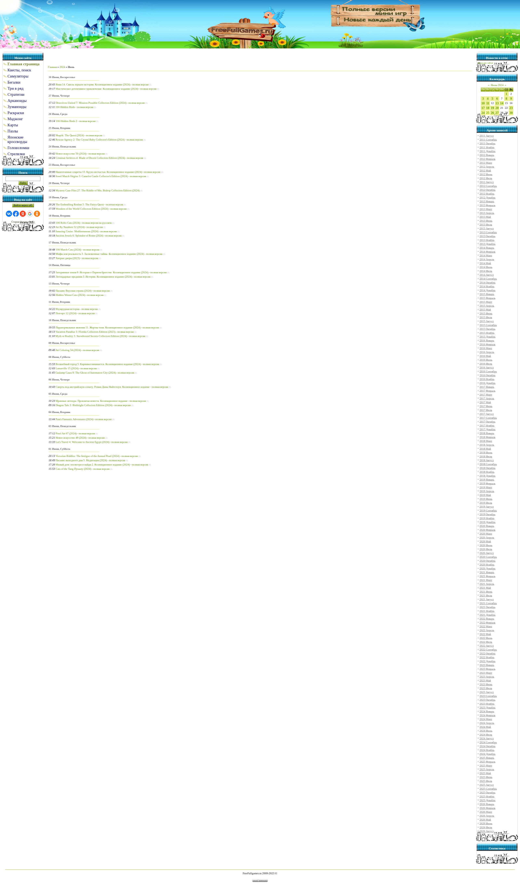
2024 (62, 67)
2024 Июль (486, 734)
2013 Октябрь (487, 236)
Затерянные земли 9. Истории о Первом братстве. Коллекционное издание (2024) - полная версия (111, 272)
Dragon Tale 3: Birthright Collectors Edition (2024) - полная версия (93, 405)
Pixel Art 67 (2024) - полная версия (75, 433)
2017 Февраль (487, 390)
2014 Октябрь (487, 282)
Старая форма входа (23, 221)
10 (483, 103)
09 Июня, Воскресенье (62, 342)
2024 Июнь (486, 730)
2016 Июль (486, 363)
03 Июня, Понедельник (62, 426)
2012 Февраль (487, 158)
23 (511, 108)
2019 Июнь (486, 498)
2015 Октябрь (487, 328)
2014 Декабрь (487, 290)
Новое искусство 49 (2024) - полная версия (80, 437)
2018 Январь (487, 433)
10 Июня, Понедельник (62, 320)
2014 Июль (486, 270)
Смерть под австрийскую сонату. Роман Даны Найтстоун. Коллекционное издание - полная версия (112, 386)
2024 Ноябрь (487, 750)
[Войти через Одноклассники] (37, 214)
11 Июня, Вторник (59, 301)
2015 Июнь (486, 313)
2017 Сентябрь (488, 417)
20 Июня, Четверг (59, 183)
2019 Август (487, 506)
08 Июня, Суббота (59, 357)
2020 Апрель (487, 537)
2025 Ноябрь (487, 796)
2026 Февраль (487, 808)
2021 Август (487, 599)
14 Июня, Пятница (59, 265)
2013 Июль (486, 224)
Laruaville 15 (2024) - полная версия (76, 368)
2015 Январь (487, 294)
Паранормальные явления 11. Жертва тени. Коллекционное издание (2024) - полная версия (107, 327)
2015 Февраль (487, 298)
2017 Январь (487, 386)
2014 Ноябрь (487, 286)
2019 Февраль (487, 483)
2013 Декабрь (487, 243)
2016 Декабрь (487, 383)
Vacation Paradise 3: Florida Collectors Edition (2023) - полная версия (95, 331)
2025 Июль (486, 781)
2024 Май (485, 726)
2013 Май (485, 216)
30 (511, 112)
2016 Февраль (487, 344)
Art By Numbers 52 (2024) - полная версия (79, 227)
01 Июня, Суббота (59, 448)
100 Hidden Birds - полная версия (74, 107)
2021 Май (485, 587)
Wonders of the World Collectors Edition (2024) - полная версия (91, 208)
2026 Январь (487, 804)
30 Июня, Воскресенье (62, 77)
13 (497, 103)
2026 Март (486, 811)
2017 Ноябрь (487, 425)
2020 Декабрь (487, 568)
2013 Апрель (487, 213)
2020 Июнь (486, 545)
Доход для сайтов (485, 63)
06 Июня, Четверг (59, 379)
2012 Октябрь (487, 189)
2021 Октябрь (487, 607)
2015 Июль (486, 317)
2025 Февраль (487, 761)
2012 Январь (487, 155)
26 (492, 112)
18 (487, 108)
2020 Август (487, 553)
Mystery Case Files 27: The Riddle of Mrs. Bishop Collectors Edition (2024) (98, 190)
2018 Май (485, 448)
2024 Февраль (487, 715)
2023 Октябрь (487, 699)
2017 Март (486, 394)
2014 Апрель (487, 259)
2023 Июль (486, 688)
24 (483, 112)
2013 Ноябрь (487, 240)
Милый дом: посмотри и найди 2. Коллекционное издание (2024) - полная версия (102, 464)
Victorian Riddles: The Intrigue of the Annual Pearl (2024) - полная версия (97, 456)
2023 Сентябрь (488, 696)
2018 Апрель (487, 444)
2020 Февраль (487, 529)
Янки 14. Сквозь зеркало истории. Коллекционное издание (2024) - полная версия (102, 84)
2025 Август (487, 784)
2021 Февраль (487, 576)
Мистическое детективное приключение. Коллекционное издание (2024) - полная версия (106, 88)
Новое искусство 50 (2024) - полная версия (80, 153)
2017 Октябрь (487, 421)
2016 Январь (487, 340)
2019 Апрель (487, 491)
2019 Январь (487, 479)
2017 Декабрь (487, 429)
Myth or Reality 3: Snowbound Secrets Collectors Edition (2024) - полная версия (100, 336)
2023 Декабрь (487, 707)
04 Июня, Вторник (59, 412)
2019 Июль (486, 502)
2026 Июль (486, 827)
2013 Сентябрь (488, 232)
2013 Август (487, 228)
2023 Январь (487, 665)
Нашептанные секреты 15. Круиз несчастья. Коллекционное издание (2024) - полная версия (108, 171)
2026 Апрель (487, 815)
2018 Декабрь (487, 475)
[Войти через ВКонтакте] (9, 214)
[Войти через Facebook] (16, 214)
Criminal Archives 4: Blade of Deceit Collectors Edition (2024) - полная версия (99, 157)
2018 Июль (486, 456)
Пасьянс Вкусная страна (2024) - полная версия (83, 290)
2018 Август (487, 460)
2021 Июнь (486, 591)
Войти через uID (23, 205)
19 (492, 108)
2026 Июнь (486, 823)
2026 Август (487, 831)
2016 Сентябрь (488, 371)
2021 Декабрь (487, 614)
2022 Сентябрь (488, 649)
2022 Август (487, 645)
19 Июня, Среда (58, 197)
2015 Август (487, 321)
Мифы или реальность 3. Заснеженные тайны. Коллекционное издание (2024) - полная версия (109, 253)
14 (501, 103)
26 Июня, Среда (58, 114)
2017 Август (487, 413)
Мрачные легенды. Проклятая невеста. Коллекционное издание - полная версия (101, 400)
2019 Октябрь (487, 514)
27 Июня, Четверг (59, 95)
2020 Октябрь (487, 560)
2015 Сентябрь (488, 325)
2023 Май (485, 680)
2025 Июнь (486, 777)
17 (483, 108)
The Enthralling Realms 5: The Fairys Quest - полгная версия (89, 204)
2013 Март (486, 209)
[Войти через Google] (30, 213)
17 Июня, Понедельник (62, 242)
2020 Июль (486, 549)
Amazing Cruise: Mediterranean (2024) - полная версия (86, 231)
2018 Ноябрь (487, 471)
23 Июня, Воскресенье (62, 164)
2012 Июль (486, 178)
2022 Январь (487, 618)
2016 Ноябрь (487, 379)
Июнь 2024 (497, 85)
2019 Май (485, 495)
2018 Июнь (486, 452)
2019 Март (486, 487)
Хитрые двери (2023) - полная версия (77, 258)
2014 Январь (487, 247)
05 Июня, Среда (58, 393)
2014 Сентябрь (488, 278)
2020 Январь (487, 526)
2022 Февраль (487, 622)
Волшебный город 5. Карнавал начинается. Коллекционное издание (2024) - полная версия (107, 364)
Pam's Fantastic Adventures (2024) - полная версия (84, 419)
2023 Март (486, 672)
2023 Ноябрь (487, 703)
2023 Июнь (486, 684)
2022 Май (485, 634)
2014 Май (485, 263)
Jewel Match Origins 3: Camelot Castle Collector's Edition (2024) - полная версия (101, 176)
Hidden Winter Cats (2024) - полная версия (79, 294)
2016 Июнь (486, 359)
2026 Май (485, 819)
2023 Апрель (487, 676)
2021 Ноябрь (487, 611)
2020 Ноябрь (487, 564)
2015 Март (486, 301)
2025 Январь (487, 757)
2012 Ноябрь (487, 193)
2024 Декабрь (487, 753)
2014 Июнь (486, 267)
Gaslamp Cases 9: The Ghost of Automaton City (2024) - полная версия (94, 372)
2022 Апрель (487, 630)
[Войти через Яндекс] (23, 214)
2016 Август (487, 367)
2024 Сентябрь (488, 742)
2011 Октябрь (487, 143)
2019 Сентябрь (488, 510)
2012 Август (487, 182)
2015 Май (485, 309)
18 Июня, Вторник (59, 215)
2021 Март (486, 580)
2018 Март (486, 440)
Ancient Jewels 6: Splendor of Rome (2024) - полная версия (88, 235)
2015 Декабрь (487, 336)
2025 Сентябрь (488, 788)
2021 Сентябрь (488, 603)
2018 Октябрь (487, 468)
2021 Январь (487, 572)
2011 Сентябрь (488, 139)
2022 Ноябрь (487, 657)
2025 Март (486, 765)
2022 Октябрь (487, 653)
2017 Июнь (486, 406)
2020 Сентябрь (488, 556)
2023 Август (487, 692)
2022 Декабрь (487, 661)
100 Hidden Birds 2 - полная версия (75, 121)
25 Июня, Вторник (59, 128)
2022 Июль (486, 641)
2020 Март (486, 533)
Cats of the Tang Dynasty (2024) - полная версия (82, 468)
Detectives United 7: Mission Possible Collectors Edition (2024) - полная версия (100, 102)
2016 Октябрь (487, 375)
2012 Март (486, 162)
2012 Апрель (487, 166)
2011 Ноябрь (487, 147)
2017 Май (485, 402)
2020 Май (485, 541)
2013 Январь (487, 201)
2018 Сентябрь (488, 464)
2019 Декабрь (487, 522)
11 (487, 103)
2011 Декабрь (487, 151)
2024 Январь (487, 711)
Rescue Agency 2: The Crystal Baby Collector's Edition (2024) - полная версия (99, 139)
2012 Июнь (486, 174)
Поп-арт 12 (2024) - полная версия (75, 313)
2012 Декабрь (487, 197)
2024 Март (486, 719)
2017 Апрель (487, 398)
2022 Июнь (486, 638)
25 (487, 112)
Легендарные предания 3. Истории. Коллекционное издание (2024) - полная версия (103, 276)
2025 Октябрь (487, 792)
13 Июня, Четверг (59, 283)
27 (497, 112)
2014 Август (487, 274)
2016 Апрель (487, 352)
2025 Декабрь (487, 800)
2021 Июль (486, 595)
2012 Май (485, 170)
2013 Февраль (487, 205)
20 (497, 108)
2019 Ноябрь (487, 518)
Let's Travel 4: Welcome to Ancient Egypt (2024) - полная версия (92, 442)
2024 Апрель (487, 723)
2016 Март (486, 348)
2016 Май (485, 355)
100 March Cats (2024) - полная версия (77, 249)
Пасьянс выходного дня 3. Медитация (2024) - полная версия (90, 460)
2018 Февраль (487, 437)
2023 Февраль (487, 668)
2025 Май (485, 773)
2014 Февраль (487, 251)
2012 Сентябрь (488, 185)
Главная (52, 67)
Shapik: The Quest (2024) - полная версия (79, 135)
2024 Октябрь (487, 746)
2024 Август (487, 738)
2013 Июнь (486, 220)
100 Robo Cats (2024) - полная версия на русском (84, 222)
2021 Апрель (487, 583)
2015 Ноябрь (487, 332)
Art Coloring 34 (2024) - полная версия (77, 350)
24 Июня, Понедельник (62, 146)
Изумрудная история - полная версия (77, 309)
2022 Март (486, 626)
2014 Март (486, 255)
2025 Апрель (487, 769)
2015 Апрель (487, 305)
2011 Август (487, 135)
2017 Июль (486, 410)
